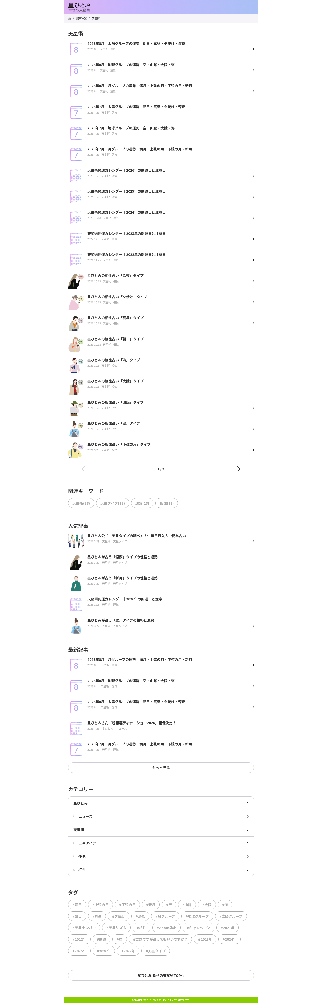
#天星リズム (116, 927)
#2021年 (227, 927)
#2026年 (104, 950)
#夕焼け (118, 916)
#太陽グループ (231, 916)
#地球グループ (197, 916)
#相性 (141, 927)
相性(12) (167, 503)
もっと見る (161, 767)
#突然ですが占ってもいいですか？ (160, 939)
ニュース (85, 816)
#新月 (150, 904)
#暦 (120, 939)
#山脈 (187, 904)
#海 (225, 904)
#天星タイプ (156, 950)
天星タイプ (87, 843)
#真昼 (97, 916)
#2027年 (128, 950)
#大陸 (207, 904)
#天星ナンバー (84, 927)
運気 (82, 856)
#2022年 (79, 939)
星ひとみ (80, 803)
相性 (82, 869)
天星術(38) (81, 503)
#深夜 (140, 916)
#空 (169, 904)
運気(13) (142, 503)
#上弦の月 (100, 904)
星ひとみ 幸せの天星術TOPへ (161, 975)
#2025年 (79, 950)
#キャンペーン (198, 927)
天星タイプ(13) (112, 503)
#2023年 (205, 939)
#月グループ (165, 916)
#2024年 (229, 939)
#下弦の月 (127, 904)
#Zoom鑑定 (166, 927)
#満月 (77, 904)
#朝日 (77, 916)
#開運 (101, 939)
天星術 (78, 829)
